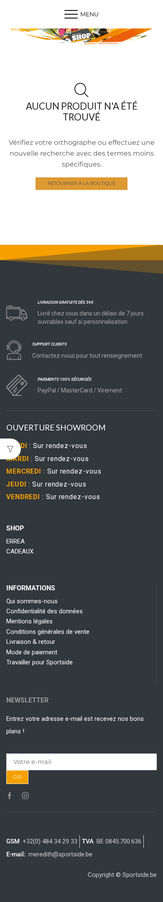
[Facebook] (9, 795)
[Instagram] (25, 795)
